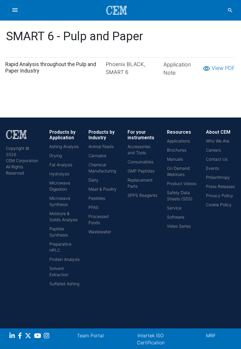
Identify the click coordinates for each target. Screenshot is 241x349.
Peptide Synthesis (58, 231)
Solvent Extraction (58, 271)
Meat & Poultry (102, 189)
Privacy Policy (219, 195)
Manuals (175, 159)
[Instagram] (47, 336)
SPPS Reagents (142, 195)
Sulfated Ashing (64, 283)
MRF (211, 335)
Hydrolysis (59, 173)
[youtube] (38, 336)
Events (212, 168)
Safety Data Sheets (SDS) (180, 195)
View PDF (219, 68)
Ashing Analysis (64, 146)
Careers (213, 149)
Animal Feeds (101, 146)
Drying (55, 155)
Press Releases (220, 186)
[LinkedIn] (12, 336)
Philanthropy (218, 177)
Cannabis (97, 155)
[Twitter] (29, 336)
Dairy (93, 179)
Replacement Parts (140, 183)
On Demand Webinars (178, 171)
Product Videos (181, 183)
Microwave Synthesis (59, 201)
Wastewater (99, 231)
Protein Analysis (64, 259)
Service (174, 207)
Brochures (176, 149)
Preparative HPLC (60, 247)
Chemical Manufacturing (102, 167)
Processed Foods (98, 219)
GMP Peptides (141, 170)
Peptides (96, 198)
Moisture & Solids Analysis (63, 216)
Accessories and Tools (139, 149)
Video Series (179, 226)
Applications (178, 140)
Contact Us (216, 159)
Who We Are (217, 140)
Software (175, 216)
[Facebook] (21, 336)
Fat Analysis (60, 164)
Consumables (140, 161)
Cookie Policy (219, 204)
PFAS (93, 207)
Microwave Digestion (59, 186)
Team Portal (90, 335)
